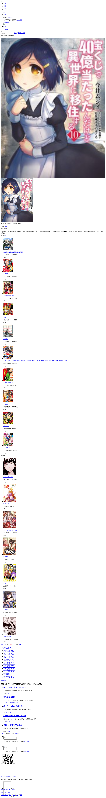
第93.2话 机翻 (9, 661)
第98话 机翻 (8, 648)
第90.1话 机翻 (9, 671)
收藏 (2, 789)
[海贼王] (8, 315)
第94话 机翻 (8, 659)
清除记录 (10, 17)
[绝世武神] (9, 554)
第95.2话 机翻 (9, 656)
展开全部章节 (4, 680)
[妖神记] (9, 581)
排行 (4, 6)
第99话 (11, 644)
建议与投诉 (8, 776)
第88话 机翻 (8, 674)
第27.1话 (8, 731)
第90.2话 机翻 (9, 670)
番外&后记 (8, 712)
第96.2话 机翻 (9, 653)
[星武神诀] (9, 607)
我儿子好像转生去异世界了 (13, 706)
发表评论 (26, 741)
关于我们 (3, 776)
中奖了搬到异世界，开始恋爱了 (15, 687)
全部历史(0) (6, 22)
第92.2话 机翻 (9, 664)
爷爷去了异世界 (9, 697)
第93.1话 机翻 (9, 662)
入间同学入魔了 (7, 447)
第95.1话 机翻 (9, 657)
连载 (4, 644)
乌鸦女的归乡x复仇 (8, 477)
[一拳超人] (8, 271)
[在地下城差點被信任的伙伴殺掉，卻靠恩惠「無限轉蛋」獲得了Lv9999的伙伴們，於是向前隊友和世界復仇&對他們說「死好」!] (8, 358)
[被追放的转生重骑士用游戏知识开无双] (8, 249)
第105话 (8, 721)
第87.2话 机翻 (9, 676)
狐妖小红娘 (6, 503)
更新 (4, 5)
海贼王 (5, 317)
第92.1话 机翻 (9, 665)
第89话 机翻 (8, 673)
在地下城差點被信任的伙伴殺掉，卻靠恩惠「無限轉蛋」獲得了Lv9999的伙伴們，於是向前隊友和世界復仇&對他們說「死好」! (35, 360)
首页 (4, 3)
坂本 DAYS (6, 426)
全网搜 (23, 33)
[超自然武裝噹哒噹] (8, 380)
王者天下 (5, 404)
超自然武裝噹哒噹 (8, 382)
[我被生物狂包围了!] (9, 634)
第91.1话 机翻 (9, 668)
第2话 (7, 693)
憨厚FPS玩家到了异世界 (12, 725)
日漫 (4, 8)
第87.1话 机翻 (9, 677)
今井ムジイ (7, 226)
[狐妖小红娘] (9, 501)
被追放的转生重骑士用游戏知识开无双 (13, 252)
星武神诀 (5, 610)
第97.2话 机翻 (9, 650)
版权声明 (14, 776)
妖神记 (5, 583)
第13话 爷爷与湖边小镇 (12, 702)
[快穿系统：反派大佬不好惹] (9, 528)
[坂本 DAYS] (8, 423)
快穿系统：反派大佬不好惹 (10, 530)
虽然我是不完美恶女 (8, 295)
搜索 (15, 33)
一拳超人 (5, 273)
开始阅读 (5, 789)
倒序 (20, 644)
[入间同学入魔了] (8, 445)
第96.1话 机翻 (9, 654)
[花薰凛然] (8, 336)
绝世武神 (5, 556)
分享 (2, 795)
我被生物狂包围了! (8, 636)
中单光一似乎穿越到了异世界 (14, 716)
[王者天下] (8, 402)
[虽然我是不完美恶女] (8, 293)
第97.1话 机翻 (9, 651)
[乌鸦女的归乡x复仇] (9, 474)
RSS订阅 (5, 795)
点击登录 (19, 20)
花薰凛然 (5, 339)
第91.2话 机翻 (9, 667)
